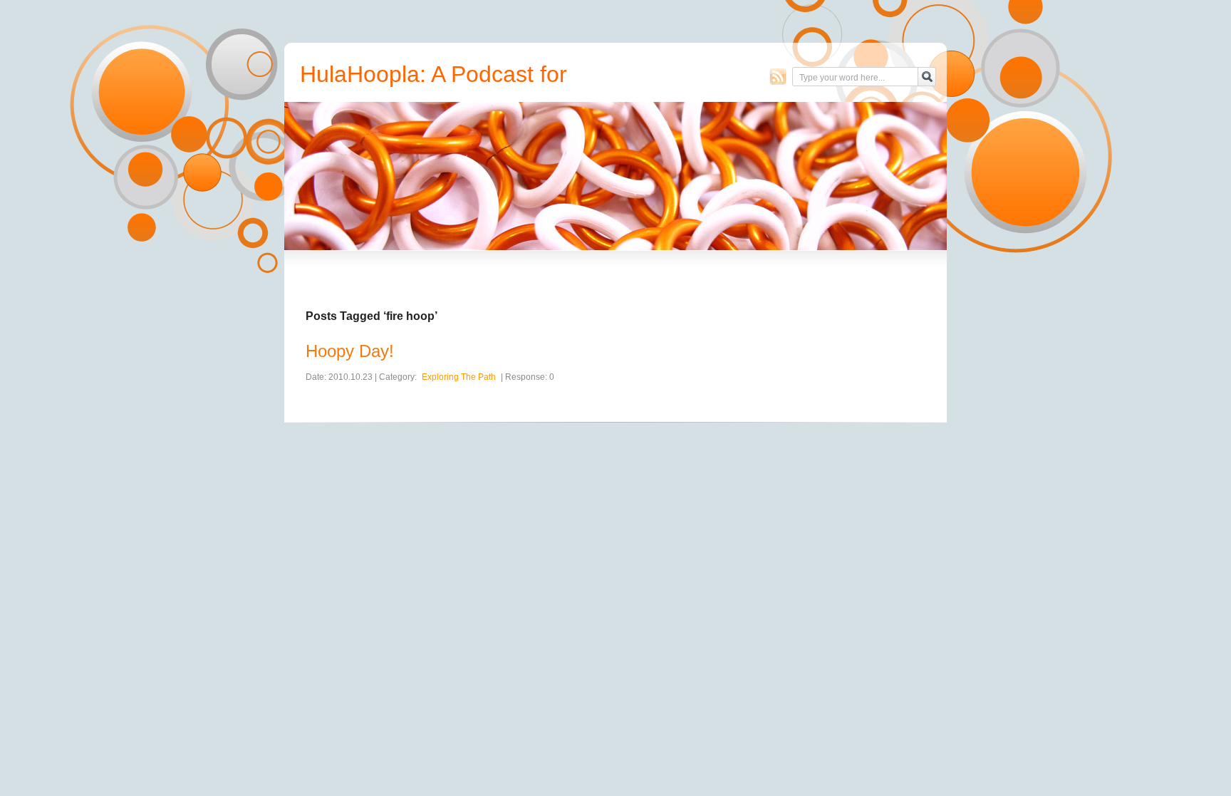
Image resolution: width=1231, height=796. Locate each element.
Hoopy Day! (350, 351)
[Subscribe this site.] (777, 76)
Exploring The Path (459, 377)
